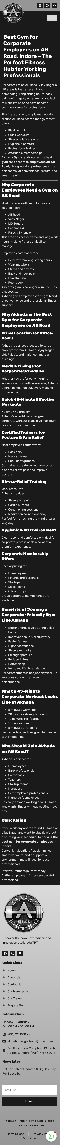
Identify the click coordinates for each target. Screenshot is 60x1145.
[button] (51, 1136)
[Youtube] (55, 5)
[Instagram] (47, 5)
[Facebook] (5, 953)
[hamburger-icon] (53, 18)
